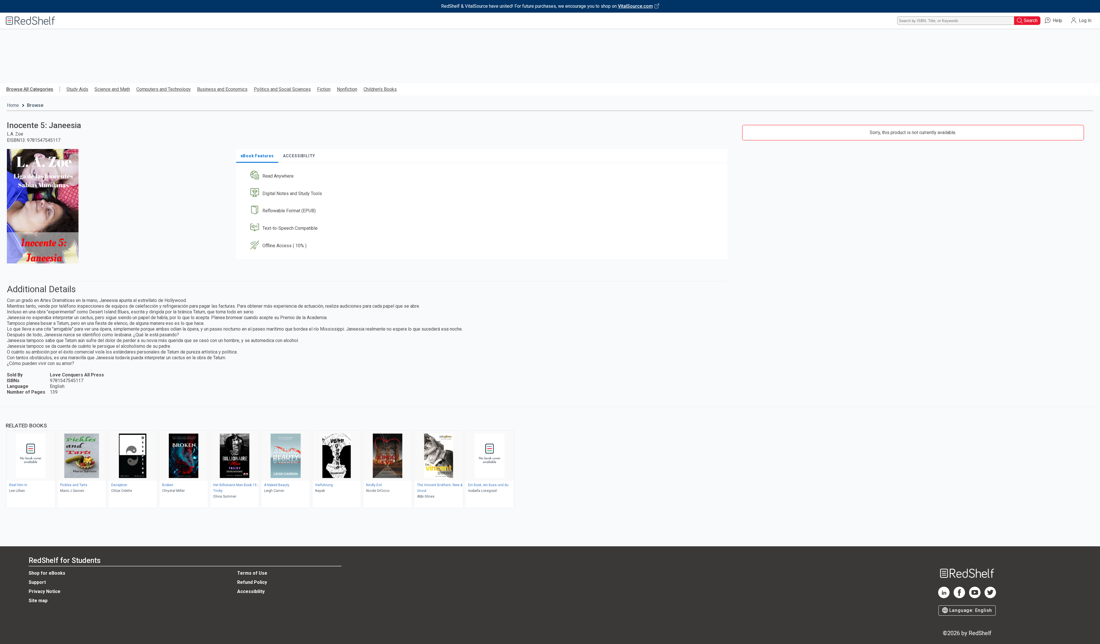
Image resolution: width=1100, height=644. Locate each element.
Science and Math (112, 89)
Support (37, 582)
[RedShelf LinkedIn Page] (944, 596)
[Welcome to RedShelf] (30, 20)
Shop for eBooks (47, 573)
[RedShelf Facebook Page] (959, 596)
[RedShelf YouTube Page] (975, 596)
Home (13, 105)
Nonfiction (347, 89)
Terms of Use (252, 573)
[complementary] (550, 459)
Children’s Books (380, 89)
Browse (35, 105)
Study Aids (77, 89)
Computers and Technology (163, 89)
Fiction (324, 89)
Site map (38, 600)
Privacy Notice (44, 591)
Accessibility (251, 591)
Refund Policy (252, 582)
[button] (483, 176)
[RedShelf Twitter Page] (990, 596)
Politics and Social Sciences (282, 89)
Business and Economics (222, 89)
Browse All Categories (29, 89)
